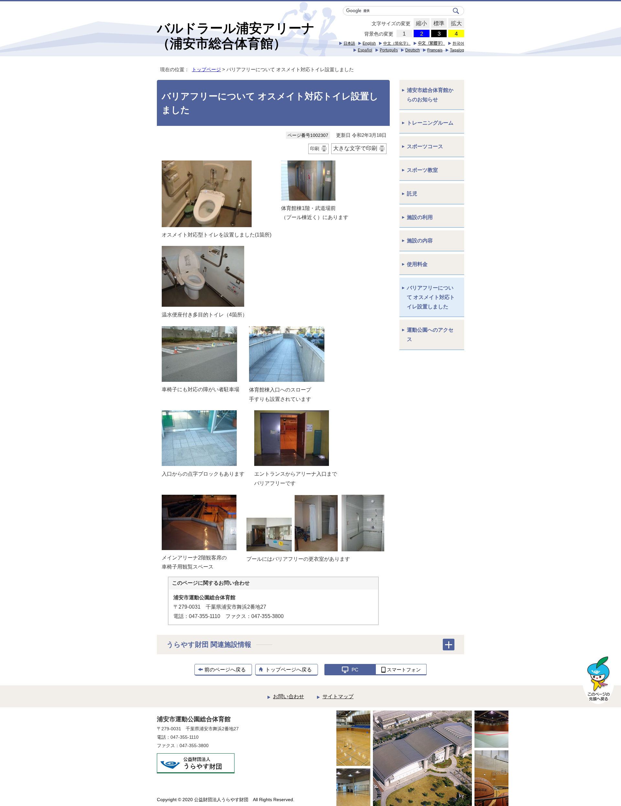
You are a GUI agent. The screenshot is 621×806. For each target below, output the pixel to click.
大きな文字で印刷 (355, 148)
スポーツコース (425, 146)
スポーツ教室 (422, 170)
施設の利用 (420, 217)
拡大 (455, 23)
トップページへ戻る (288, 669)
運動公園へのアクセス (430, 334)
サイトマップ (338, 696)
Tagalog (457, 50)
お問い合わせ (288, 696)
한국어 (458, 43)
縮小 (420, 23)
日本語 (349, 43)
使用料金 (417, 264)
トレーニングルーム (430, 123)
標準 (437, 23)
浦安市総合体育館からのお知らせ (430, 94)
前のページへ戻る (225, 669)
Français (434, 50)
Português (389, 50)
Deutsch (412, 50)
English (369, 43)
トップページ (206, 69)
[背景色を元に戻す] (404, 34)
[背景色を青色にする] (422, 34)
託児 (412, 193)
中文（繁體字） (431, 43)
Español (365, 50)
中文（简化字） (396, 43)
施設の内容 (420, 240)
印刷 (314, 148)
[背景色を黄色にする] (456, 34)
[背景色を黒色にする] (439, 34)
